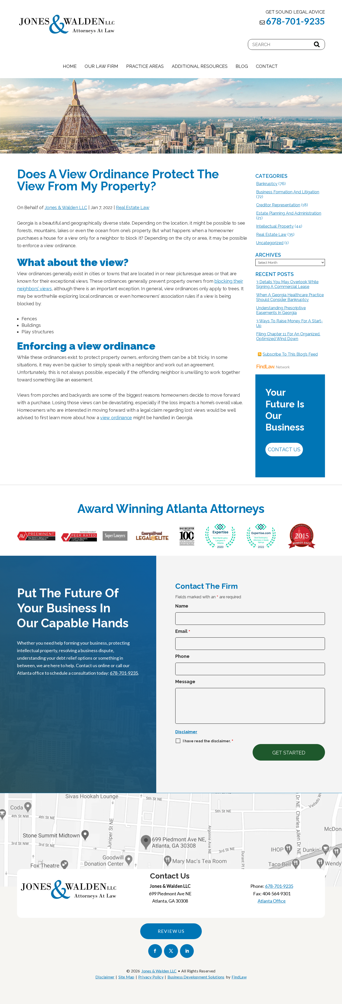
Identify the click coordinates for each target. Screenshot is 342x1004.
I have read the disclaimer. (208, 741)
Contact (267, 66)
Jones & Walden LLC (66, 207)
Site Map (126, 976)
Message (185, 681)
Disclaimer (186, 732)
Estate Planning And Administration (288, 213)
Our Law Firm (101, 66)
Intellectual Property (275, 226)
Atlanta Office (272, 901)
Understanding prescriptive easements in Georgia (281, 310)
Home (70, 66)
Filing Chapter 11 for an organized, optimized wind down (288, 336)
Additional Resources (200, 66)
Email (182, 631)
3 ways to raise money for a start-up (289, 323)
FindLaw (239, 976)
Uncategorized (269, 242)
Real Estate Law (132, 207)
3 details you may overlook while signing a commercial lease (287, 284)
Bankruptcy (266, 183)
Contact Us (284, 450)
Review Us (171, 931)
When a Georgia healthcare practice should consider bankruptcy (290, 297)
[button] (337, 968)
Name (181, 606)
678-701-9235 (295, 21)
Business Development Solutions (196, 976)
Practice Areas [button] (145, 66)
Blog (242, 66)
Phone (182, 656)
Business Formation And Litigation (287, 192)
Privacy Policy (150, 976)
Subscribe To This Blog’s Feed (290, 354)
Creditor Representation (278, 205)
